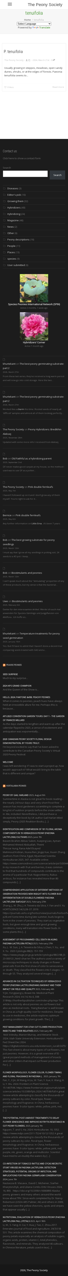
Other (10, 233)
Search (7, 167)
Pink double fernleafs (40, 487)
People (11, 246)
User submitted (16, 265)
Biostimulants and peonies (27, 572)
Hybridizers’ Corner (34, 342)
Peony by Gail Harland (16, 795)
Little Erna (37, 523)
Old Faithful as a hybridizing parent (32, 458)
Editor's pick (14, 194)
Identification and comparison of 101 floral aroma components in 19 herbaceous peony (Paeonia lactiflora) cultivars (32, 833)
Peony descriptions (18, 239)
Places (11, 252)
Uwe (5, 601)
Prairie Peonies (14, 665)
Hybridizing (13, 214)
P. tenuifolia (13, 51)
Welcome (8, 762)
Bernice (7, 515)
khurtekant (9, 363)
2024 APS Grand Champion (17, 685)
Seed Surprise (10, 674)
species (11, 258)
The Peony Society (45, 4)
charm (20, 409)
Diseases (12, 188)
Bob (5, 458)
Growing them (15, 201)
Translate (44, 27)
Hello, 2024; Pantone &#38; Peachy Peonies (26, 697)
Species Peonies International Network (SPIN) (34, 304)
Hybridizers (14, 207)
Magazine (13, 220)
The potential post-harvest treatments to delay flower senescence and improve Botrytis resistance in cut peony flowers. (34, 1121)
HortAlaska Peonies (16, 786)
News (10, 226)
